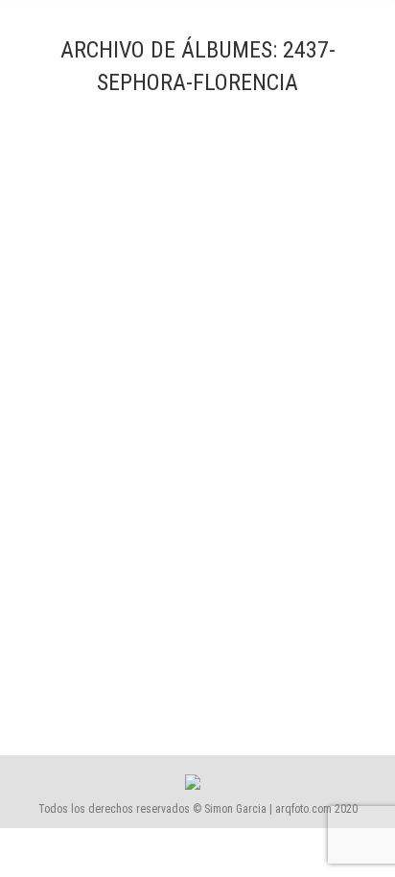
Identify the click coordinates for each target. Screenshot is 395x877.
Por (241, 659)
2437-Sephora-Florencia (127, 625)
